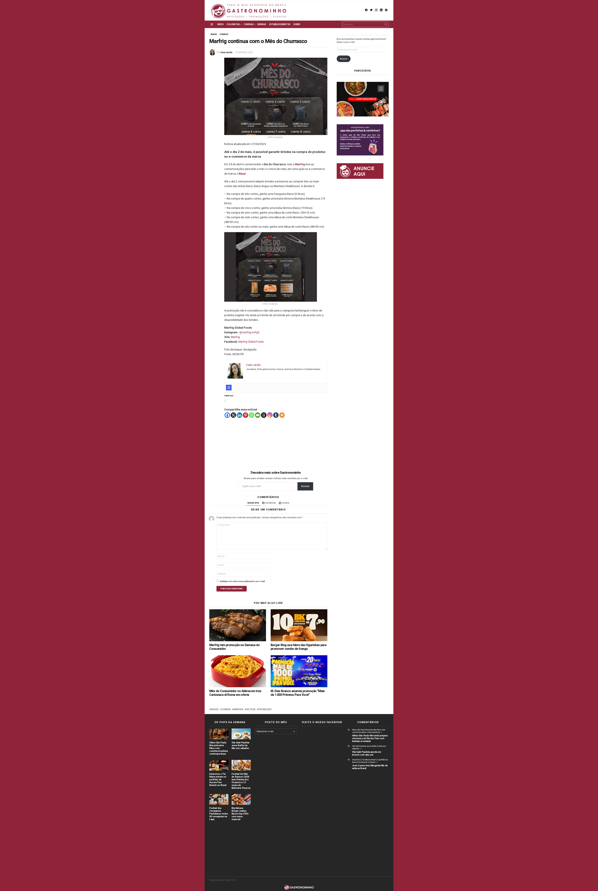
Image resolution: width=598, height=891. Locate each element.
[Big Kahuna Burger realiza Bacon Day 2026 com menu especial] (241, 799)
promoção (265, 709)
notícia (251, 709)
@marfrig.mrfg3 (249, 332)
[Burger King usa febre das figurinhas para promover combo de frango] (299, 625)
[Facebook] (227, 415)
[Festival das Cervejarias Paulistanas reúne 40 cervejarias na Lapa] (218, 799)
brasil (215, 709)
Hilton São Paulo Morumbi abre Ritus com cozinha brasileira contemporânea (218, 748)
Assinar (305, 486)
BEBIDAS (261, 24)
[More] (282, 415)
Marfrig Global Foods (251, 341)
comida (226, 709)
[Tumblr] (276, 415)
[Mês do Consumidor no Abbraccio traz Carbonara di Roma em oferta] (237, 671)
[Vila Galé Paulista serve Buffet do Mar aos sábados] (241, 734)
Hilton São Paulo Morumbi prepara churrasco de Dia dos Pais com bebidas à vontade (370, 738)
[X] (233, 415)
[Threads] (263, 415)
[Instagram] (229, 387)
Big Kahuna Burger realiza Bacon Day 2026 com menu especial (240, 814)
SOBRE (296, 24)
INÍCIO (220, 24)
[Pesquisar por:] (365, 24)
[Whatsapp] (251, 415)
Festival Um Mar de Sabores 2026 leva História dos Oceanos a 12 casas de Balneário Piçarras (241, 781)
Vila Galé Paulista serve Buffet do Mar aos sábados (240, 745)
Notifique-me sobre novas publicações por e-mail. (242, 581)
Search (385, 25)
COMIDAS (248, 24)
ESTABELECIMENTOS (279, 24)
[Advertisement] (275, 440)
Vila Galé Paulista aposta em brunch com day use (366, 753)
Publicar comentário (231, 588)
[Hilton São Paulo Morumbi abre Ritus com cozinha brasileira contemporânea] (218, 734)
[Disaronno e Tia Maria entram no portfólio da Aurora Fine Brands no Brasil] (218, 765)
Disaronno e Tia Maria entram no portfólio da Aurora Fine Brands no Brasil (217, 780)
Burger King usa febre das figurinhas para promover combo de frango (298, 647)
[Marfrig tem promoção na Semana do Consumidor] (237, 625)
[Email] (257, 415)
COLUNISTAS (233, 24)
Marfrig (300, 164)
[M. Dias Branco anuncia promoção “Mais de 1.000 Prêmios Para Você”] (299, 671)
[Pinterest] (245, 415)
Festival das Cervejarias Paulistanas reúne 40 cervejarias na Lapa (218, 814)
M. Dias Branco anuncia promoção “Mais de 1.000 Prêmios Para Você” (298, 693)
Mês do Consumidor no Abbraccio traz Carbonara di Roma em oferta (235, 693)
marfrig (239, 709)
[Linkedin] (239, 415)
